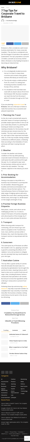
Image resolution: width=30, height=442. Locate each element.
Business (3, 386)
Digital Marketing (4, 389)
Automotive (4, 381)
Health (13, 389)
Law (12, 395)
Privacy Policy (13, 432)
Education (4, 395)
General (13, 386)
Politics (23, 384)
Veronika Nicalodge (11, 20)
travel (22, 104)
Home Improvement (15, 391)
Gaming (13, 384)
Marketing (24, 379)
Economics (4, 392)
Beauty (3, 384)
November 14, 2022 (8, 23)
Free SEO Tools (15, 435)
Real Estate (24, 386)
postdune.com (15, 438)
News (22, 381)
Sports (22, 389)
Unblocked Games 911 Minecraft (18, 334)
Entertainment (5, 397)
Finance (13, 381)
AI (1, 379)
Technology (24, 391)
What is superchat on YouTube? (18, 347)
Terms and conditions (14, 433)
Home (2, 7)
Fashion (13, 379)
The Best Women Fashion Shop (18, 353)
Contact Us (24, 433)
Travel (7, 7)
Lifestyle (13, 397)
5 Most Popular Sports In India (18, 341)
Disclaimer (21, 432)
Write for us (4, 433)
